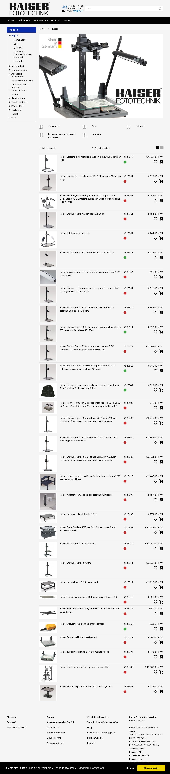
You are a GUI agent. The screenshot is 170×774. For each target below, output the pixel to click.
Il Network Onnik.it (16, 727)
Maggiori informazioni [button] (91, 768)
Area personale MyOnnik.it (61, 722)
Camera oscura (19, 69)
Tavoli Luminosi (19, 102)
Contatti (11, 722)
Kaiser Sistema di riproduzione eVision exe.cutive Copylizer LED (90, 158)
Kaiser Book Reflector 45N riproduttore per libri (84, 666)
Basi (94, 126)
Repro (55, 28)
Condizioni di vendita (98, 717)
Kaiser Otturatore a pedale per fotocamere (82, 623)
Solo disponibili (48, 148)
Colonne (139, 126)
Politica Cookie (95, 737)
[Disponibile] (125, 161)
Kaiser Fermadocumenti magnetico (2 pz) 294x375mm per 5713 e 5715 (89, 610)
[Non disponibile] (125, 181)
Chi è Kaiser (23, 20)
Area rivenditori (55, 742)
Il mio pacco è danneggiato (101, 732)
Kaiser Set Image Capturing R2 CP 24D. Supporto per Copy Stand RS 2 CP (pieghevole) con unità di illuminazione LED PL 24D (90, 198)
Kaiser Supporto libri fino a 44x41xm (78, 637)
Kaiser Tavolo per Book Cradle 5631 (78, 514)
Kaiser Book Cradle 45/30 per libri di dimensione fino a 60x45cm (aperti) (87, 529)
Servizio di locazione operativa (102, 722)
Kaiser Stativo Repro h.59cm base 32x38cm (82, 213)
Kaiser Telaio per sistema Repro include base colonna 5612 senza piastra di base (90, 478)
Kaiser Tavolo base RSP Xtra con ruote (79, 582)
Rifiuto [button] (130, 768)
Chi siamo (12, 717)
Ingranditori (17, 66)
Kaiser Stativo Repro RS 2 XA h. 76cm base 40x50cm (87, 252)
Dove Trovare (40, 20)
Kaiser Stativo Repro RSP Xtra (75, 562)
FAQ (89, 727)
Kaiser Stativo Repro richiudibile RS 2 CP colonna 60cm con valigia (90, 178)
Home (11, 20)
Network (56, 20)
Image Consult (136, 720)
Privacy (91, 742)
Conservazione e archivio (20, 85)
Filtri (13, 117)
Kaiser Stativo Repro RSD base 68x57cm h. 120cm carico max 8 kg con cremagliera (89, 439)
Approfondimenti (56, 732)
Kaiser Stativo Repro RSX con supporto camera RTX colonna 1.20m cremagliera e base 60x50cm (87, 348)
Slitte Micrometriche (22, 80)
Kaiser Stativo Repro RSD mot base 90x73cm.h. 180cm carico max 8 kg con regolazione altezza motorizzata (88, 419)
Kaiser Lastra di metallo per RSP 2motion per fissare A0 (88, 596)
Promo (67, 20)
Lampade (96, 134)
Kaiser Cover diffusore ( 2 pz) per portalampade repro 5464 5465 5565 (90, 273)
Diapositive (17, 106)
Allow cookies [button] (151, 768)
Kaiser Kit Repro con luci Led (74, 233)
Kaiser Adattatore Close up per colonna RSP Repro (86, 494)
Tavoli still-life (18, 90)
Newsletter (53, 727)
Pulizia (15, 113)
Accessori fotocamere (17, 75)
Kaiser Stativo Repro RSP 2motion (77, 543)
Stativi (15, 94)
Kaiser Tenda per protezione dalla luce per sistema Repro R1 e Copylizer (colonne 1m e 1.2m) (89, 387)
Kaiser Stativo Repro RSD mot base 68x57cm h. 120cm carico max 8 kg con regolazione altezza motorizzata (88, 458)
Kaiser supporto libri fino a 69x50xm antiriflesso (84, 651)
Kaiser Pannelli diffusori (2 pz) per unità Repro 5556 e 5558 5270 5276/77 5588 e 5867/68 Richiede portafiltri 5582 (90, 404)
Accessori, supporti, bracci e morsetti (23, 54)
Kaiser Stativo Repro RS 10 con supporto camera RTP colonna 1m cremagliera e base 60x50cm (87, 367)
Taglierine (16, 109)
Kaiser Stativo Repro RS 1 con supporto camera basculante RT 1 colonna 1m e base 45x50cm (90, 328)
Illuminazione (18, 98)
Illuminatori (53, 126)
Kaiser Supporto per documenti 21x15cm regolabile (86, 686)
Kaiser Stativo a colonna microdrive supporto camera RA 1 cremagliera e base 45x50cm (90, 290)
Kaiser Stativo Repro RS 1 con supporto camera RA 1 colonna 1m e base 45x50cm (87, 309)
